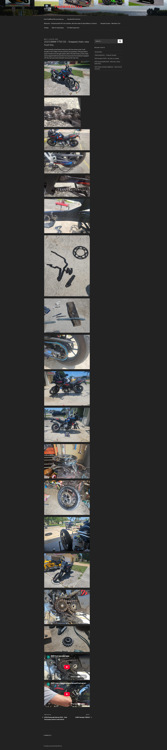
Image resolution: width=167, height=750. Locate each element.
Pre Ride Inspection (73, 27)
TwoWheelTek (68, 7)
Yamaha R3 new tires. (74, 19)
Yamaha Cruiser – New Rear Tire (110, 23)
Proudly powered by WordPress (53, 746)
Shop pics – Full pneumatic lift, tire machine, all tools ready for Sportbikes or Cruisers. (70, 23)
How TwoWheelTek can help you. (54, 19)
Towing (46, 27)
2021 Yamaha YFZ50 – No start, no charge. (107, 58)
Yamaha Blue (98, 52)
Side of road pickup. (58, 27)
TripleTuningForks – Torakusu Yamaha (105, 55)
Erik (56, 39)
